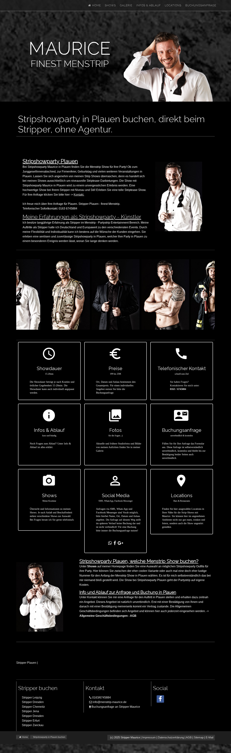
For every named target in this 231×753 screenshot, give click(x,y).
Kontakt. (79, 194)
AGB (189, 737)
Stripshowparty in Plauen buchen (49, 737)
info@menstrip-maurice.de (109, 702)
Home (96, 5)
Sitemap (199, 737)
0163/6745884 (101, 697)
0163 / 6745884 (178, 389)
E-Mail (209, 737)
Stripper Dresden (33, 702)
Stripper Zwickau (32, 725)
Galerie (126, 5)
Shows (110, 5)
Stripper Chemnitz (33, 706)
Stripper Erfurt (31, 720)
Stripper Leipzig (32, 697)
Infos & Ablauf (148, 5)
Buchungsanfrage (200, 5)
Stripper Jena (30, 711)
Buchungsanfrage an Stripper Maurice (115, 706)
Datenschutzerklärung (171, 737)
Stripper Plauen (26, 662)
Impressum (149, 737)
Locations (173, 5)
